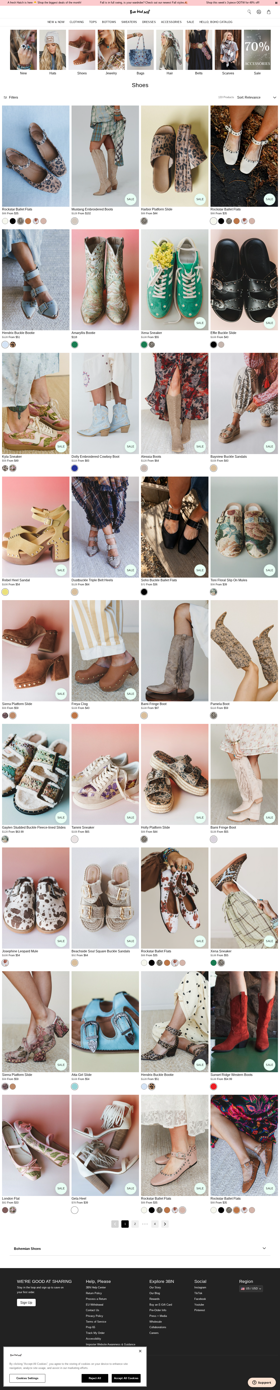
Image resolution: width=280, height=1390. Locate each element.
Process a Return (96, 1299)
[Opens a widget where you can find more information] (262, 1383)
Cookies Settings (27, 1378)
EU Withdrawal (94, 1304)
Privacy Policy (94, 1316)
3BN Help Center (96, 1287)
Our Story (155, 1287)
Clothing (77, 22)
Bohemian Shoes (27, 1248)
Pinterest (199, 1310)
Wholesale (155, 1321)
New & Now (56, 22)
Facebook (200, 1299)
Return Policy (94, 1293)
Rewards (154, 1299)
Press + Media (158, 1316)
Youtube (199, 1304)
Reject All (95, 1378)
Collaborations (157, 1327)
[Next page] (165, 1224)
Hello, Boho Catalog (216, 22)
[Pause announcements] (276, 3)
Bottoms (109, 22)
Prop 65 (90, 1327)
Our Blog (154, 1293)
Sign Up (26, 1302)
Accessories (171, 22)
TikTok (198, 1293)
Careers (154, 1333)
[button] (269, 12)
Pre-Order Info (157, 1310)
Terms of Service (96, 1321)
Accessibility (93, 1338)
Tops (93, 22)
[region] (75, 1367)
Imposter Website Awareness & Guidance (110, 1344)
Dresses (149, 22)
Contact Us (92, 1310)
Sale (190, 22)
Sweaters (129, 22)
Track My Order (95, 1333)
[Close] (140, 1351)
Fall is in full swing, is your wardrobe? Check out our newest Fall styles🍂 (144, 2)
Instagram (200, 1287)
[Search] (249, 12)
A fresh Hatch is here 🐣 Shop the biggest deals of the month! (44, 2)
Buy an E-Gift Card (160, 1304)
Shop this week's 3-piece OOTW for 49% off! (233, 2)
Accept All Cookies (126, 1378)
